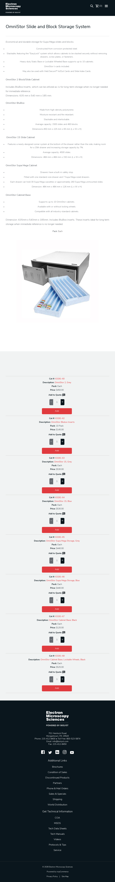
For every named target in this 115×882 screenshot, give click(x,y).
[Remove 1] (51, 402)
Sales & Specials (57, 794)
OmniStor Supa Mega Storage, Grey (63, 541)
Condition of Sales (57, 772)
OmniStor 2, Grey (63, 382)
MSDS (57, 823)
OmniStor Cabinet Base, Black (63, 620)
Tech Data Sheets (57, 829)
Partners (57, 783)
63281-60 (60, 379)
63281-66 (60, 577)
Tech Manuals (57, 834)
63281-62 (60, 418)
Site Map (65, 876)
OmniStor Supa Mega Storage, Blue (63, 580)
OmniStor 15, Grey (63, 462)
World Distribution (57, 805)
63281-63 (60, 458)
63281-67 (60, 616)
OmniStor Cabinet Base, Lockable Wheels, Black (63, 660)
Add (57, 411)
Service (57, 850)
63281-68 (60, 656)
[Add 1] (62, 402)
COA (57, 818)
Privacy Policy (52, 876)
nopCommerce (62, 872)
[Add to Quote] (63, 396)
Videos (57, 839)
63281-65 (60, 537)
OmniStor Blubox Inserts (63, 422)
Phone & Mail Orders (57, 788)
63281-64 (60, 497)
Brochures (57, 767)
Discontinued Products (57, 778)
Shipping (57, 799)
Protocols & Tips (57, 845)
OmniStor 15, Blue (63, 501)
